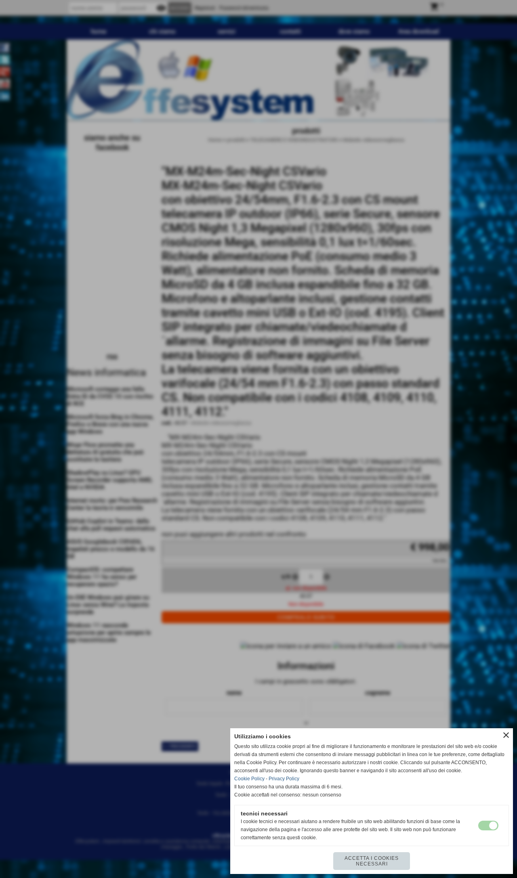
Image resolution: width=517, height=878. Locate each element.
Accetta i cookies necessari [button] (372, 861)
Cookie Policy (249, 779)
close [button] (506, 735)
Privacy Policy (284, 779)
